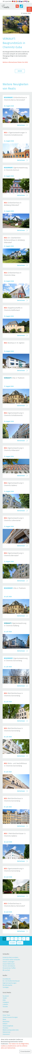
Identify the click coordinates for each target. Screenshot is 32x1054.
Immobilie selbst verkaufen (11, 959)
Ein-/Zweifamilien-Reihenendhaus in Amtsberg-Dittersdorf (14, 240)
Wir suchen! (6, 970)
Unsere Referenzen (9, 964)
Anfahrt (5, 1024)
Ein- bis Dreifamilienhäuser (11, 981)
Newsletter (6, 1021)
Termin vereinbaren (9, 966)
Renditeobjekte (7, 985)
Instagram (6, 1002)
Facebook (6, 996)
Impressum (6, 1034)
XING (4, 1000)
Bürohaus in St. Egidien (14, 343)
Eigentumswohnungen (9, 983)
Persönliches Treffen (9, 968)
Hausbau (5, 1028)
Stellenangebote (8, 1026)
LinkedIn (5, 1004)
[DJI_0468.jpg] (16, 32)
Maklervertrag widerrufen (11, 1030)
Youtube (5, 1006)
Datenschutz (6, 1032)
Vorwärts (12, 943)
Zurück (20, 71)
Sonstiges (6, 987)
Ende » (20, 943)
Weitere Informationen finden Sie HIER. (15, 62)
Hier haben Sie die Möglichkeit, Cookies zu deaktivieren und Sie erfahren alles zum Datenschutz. (15, 1046)
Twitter (5, 998)
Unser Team (6, 1015)
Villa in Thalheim (14, 378)
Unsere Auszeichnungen (10, 1017)
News (4, 1019)
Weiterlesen (21, 125)
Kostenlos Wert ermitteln (10, 957)
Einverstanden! (25, 1051)
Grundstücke (7, 979)
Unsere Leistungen (8, 962)
